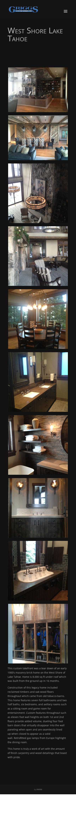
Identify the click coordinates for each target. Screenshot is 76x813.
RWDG (39, 789)
